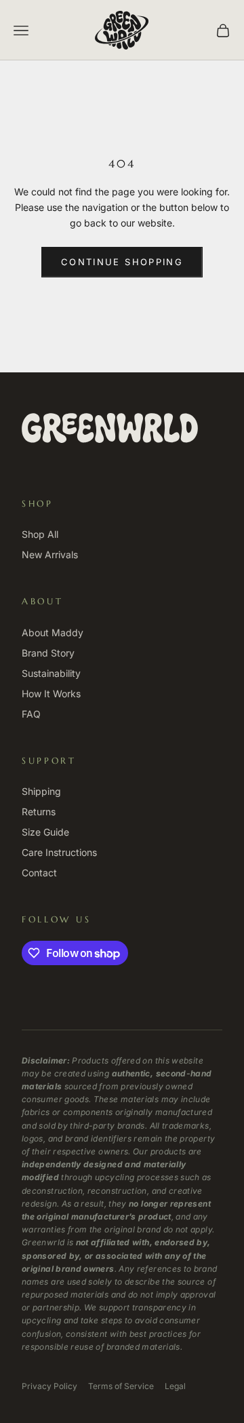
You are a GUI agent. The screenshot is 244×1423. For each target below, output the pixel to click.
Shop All (40, 534)
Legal (175, 1386)
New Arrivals (50, 554)
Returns (39, 811)
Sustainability (51, 673)
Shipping (41, 791)
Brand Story (48, 653)
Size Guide (45, 832)
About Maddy (52, 632)
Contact (39, 872)
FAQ (31, 714)
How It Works (51, 693)
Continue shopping (122, 261)
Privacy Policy (49, 1386)
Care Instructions (59, 852)
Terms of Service (121, 1386)
